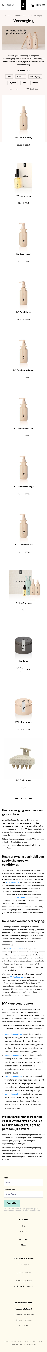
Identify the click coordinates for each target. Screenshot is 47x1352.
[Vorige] (16, 798)
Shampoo (20, 77)
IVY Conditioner (23, 897)
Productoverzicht (22, 15)
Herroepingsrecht (24, 1281)
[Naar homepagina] (23, 5)
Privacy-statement (23, 1309)
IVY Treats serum (16, 977)
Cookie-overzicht (24, 1320)
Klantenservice (24, 1273)
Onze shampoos (12, 882)
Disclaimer (24, 1326)
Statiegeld (24, 1265)
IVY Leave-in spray (16, 949)
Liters (35, 83)
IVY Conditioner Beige (13, 1076)
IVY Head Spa (32, 89)
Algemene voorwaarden (24, 1314)
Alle (9, 77)
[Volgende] (31, 798)
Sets (24, 83)
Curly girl (15, 89)
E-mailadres (9, 1189)
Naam (6, 1178)
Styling (12, 83)
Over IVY (24, 1231)
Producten (23, 1239)
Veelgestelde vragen (23, 1286)
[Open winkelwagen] (32, 5)
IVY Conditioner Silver (13, 1034)
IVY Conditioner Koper (13, 1055)
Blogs (23, 1245)
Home (7, 15)
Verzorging (38, 15)
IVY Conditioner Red (12, 1094)
